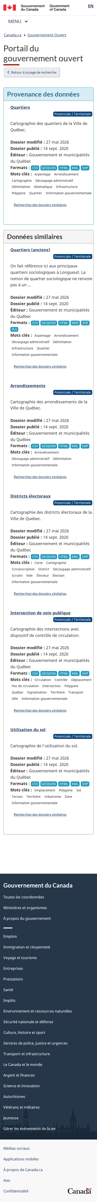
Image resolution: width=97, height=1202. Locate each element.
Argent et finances (19, 1075)
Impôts (9, 1000)
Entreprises (13, 968)
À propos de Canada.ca (23, 1169)
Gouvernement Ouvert (47, 34)
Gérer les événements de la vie (29, 1128)
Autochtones (14, 1096)
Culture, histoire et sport (24, 1032)
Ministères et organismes (25, 907)
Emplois (10, 936)
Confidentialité (15, 1191)
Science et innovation (21, 1085)
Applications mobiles (21, 1159)
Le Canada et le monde (22, 1064)
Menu (20, 21)
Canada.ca (12, 34)
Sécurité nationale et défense (28, 1021)
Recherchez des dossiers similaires (40, 204)
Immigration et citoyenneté (26, 947)
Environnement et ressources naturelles (37, 1011)
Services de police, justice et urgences (35, 1043)
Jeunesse (10, 1117)
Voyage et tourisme (20, 957)
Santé (8, 989)
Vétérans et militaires (21, 1107)
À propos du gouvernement (27, 918)
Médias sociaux (16, 1148)
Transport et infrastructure (26, 1053)
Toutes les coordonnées (23, 897)
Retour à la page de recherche (33, 72)
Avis (6, 1180)
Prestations (13, 979)
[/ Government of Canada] (36, 7)
